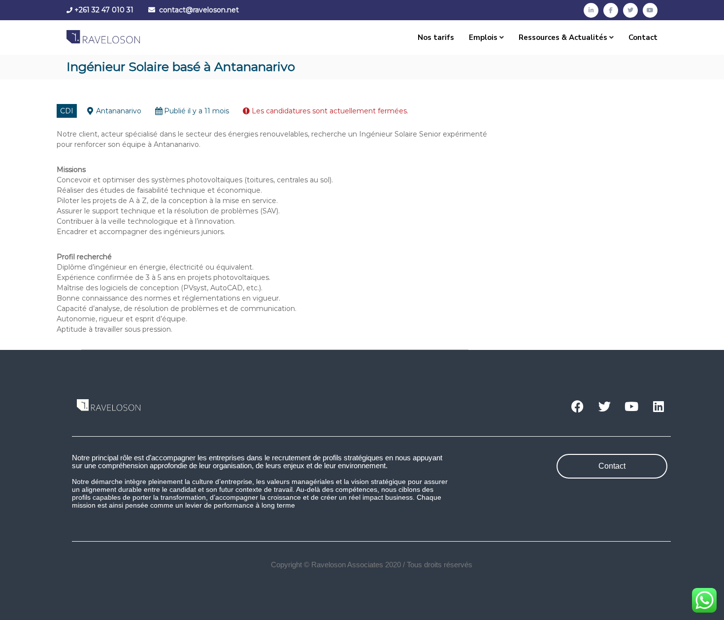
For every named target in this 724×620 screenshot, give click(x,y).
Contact (643, 37)
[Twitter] (630, 10)
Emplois (483, 37)
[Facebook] (610, 10)
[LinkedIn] (591, 10)
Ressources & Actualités (563, 37)
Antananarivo (118, 110)
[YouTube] (650, 10)
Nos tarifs (436, 37)
